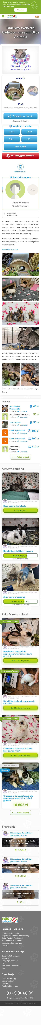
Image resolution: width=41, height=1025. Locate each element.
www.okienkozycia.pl (10, 249)
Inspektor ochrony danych (12, 943)
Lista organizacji (8, 981)
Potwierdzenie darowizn (11, 966)
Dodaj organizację (9, 978)
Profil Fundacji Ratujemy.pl (12, 940)
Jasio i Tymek (15, 422)
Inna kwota (20, 146)
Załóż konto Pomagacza (11, 956)
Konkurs (5, 983)
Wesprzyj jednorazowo (23, 155)
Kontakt (5, 945)
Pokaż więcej (23, 457)
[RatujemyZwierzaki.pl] (12, 16)
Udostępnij (23, 411)
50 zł (11, 139)
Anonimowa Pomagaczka (14, 407)
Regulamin (6, 958)
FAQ (3, 963)
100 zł (29, 139)
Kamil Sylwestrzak (17, 430)
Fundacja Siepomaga (10, 986)
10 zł (11, 131)
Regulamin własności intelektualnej (15, 935)
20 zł (29, 131)
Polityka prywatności (10, 961)
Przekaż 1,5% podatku (10, 933)
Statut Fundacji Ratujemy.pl (12, 938)
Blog (3, 968)
